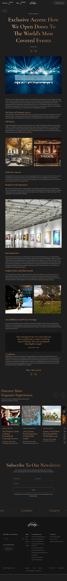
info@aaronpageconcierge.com (57, 541)
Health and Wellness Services (38, 550)
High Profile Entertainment (37, 557)
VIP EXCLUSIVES (26, 132)
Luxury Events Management (38, 539)
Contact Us (23, 3)
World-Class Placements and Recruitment (38, 544)
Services (4, 3)
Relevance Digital (20, 267)
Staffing (27, 545)
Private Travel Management (38, 541)
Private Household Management (39, 536)
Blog (17, 3)
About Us (10, 3)
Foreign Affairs (35, 555)
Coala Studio (38, 570)
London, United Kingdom (55, 536)
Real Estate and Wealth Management (40, 552)
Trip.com (51, 279)
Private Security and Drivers (38, 547)
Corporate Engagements (37, 559)
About (26, 536)
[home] (33, 3)
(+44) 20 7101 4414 (53, 539)
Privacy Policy (33, 496)
